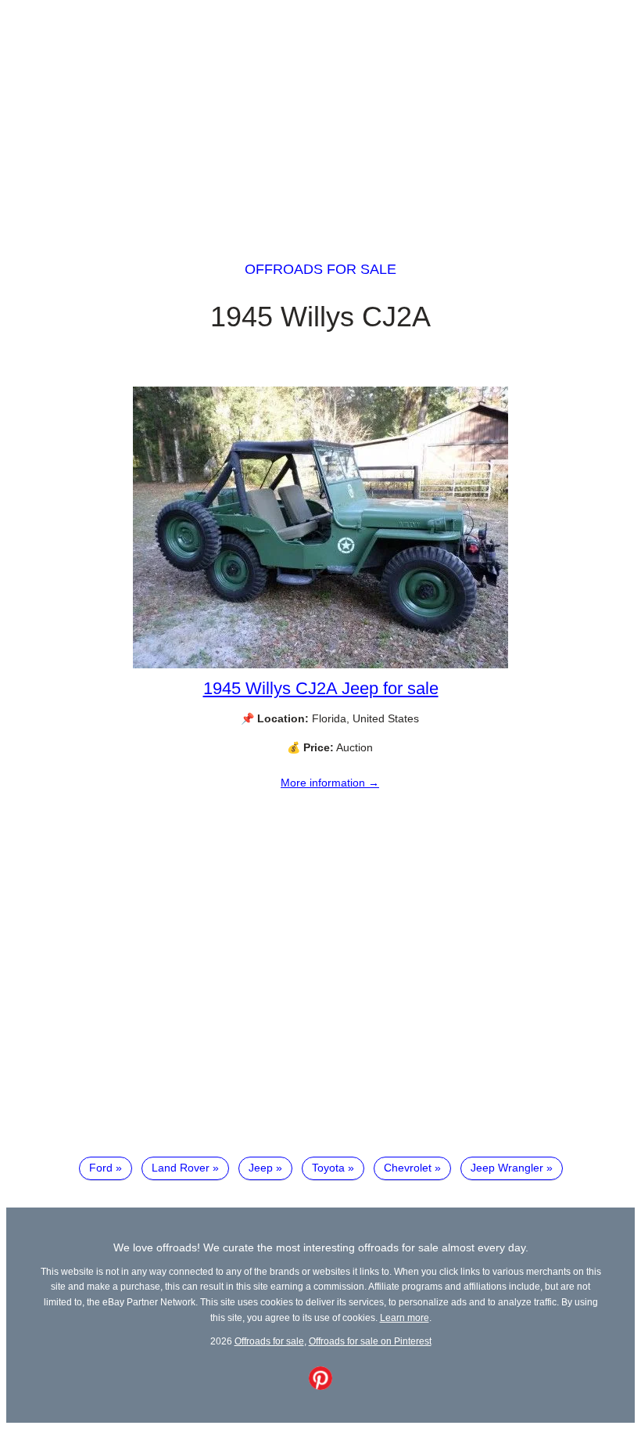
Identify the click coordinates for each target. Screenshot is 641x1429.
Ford (101, 1167)
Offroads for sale (320, 269)
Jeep (261, 1167)
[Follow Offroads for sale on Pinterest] (320, 1386)
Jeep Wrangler (507, 1167)
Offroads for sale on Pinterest (370, 1341)
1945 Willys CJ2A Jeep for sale (321, 688)
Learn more (404, 1317)
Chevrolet (408, 1167)
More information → (330, 782)
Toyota (328, 1167)
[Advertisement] (320, 115)
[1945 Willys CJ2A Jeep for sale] (320, 664)
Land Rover (180, 1167)
